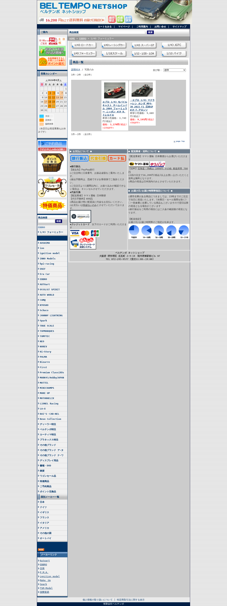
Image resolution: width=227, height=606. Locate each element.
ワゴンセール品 (48, 476)
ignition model (50, 253)
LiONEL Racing (49, 403)
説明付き (75, 69)
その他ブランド (48, 445)
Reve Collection (50, 419)
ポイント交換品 (48, 491)
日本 (42, 502)
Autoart (45, 560)
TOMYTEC (45, 336)
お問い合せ (160, 26)
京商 (42, 568)
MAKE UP (45, 393)
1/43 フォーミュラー (51, 232)
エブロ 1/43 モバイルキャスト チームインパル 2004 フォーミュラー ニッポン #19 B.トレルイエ (115, 108)
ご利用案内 (142, 26)
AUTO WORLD (47, 294)
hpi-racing (47, 263)
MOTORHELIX (47, 398)
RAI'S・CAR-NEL (49, 414)
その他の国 (45, 533)
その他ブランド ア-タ (51, 450)
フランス (44, 517)
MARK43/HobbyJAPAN (52, 377)
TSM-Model (46, 588)
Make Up (45, 580)
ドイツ (43, 507)
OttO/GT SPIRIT (50, 289)
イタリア (44, 522)
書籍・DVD (45, 465)
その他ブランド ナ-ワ (51, 455)
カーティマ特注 (48, 434)
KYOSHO (44, 305)
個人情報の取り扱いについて (98, 599)
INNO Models (48, 258)
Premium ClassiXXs (52, 372)
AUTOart (45, 284)
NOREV (43, 346)
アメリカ (44, 528)
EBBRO (41, 227)
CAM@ (43, 300)
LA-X (43, 408)
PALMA (43, 356)
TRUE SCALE (47, 325)
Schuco (44, 310)
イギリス (44, 512)
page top (180, 141)
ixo (42, 248)
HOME (72, 38)
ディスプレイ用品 (49, 460)
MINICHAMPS (47, 388)
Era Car (45, 274)
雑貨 (42, 470)
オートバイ (45, 538)
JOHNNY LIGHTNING (51, 315)
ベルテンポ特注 (48, 429)
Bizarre (45, 362)
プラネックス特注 (49, 439)
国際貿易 (44, 592)
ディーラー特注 (48, 424)
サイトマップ (179, 26)
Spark (43, 320)
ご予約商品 (45, 486)
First (43, 367)
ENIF (43, 269)
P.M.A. (44, 572)
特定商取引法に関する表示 (131, 599)
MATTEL (44, 382)
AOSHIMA (45, 243)
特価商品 (44, 481)
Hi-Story (45, 351)
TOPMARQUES (47, 331)
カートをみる (105, 26)
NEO (42, 341)
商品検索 (42, 217)
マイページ (124, 26)
